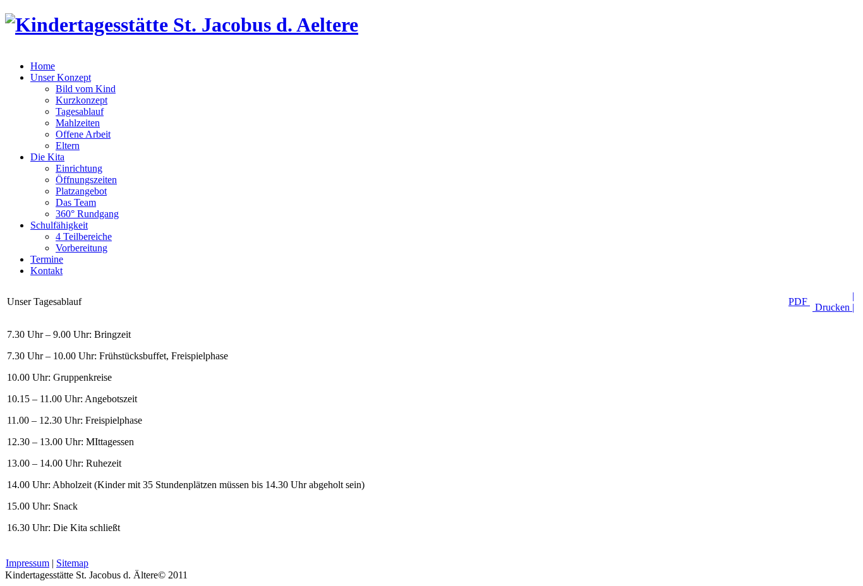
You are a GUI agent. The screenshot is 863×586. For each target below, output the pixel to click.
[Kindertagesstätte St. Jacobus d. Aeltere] (181, 24)
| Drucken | (833, 301)
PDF (799, 301)
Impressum (27, 563)
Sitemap (72, 563)
